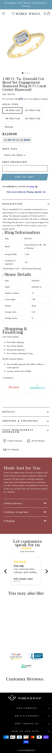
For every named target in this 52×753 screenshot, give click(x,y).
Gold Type (10, 104)
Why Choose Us (27, 724)
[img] (27, 548)
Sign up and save (25, 731)
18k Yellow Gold (32, 119)
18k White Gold (12, 119)
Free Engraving (14, 162)
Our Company (27, 708)
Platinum (9, 127)
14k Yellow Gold (32, 110)
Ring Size (9, 149)
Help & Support (27, 716)
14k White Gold (12, 110)
